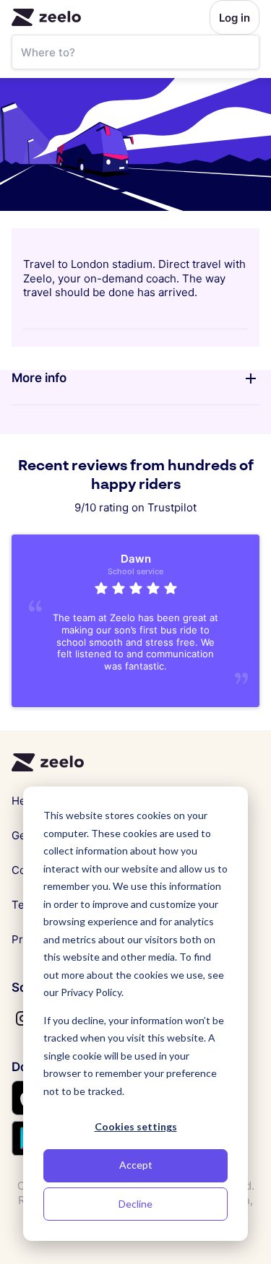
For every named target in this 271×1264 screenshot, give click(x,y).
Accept (135, 1165)
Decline (135, 1204)
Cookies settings (136, 1126)
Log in (234, 18)
